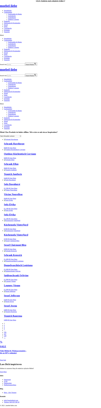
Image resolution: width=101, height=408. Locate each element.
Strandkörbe (8, 10)
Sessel (6, 25)
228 (5, 336)
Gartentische (12, 16)
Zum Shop (12, 148)
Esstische (7, 21)
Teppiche (7, 32)
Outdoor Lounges (13, 19)
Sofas (5, 26)
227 (5, 334)
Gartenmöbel (8, 12)
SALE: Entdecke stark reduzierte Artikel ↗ (50, 1)
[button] (50, 35)
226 (5, 332)
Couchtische (8, 28)
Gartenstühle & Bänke (15, 14)
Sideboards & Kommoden (12, 23)
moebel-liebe (8, 5)
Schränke (7, 30)
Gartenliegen (12, 18)
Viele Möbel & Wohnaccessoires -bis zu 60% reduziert (13, 352)
